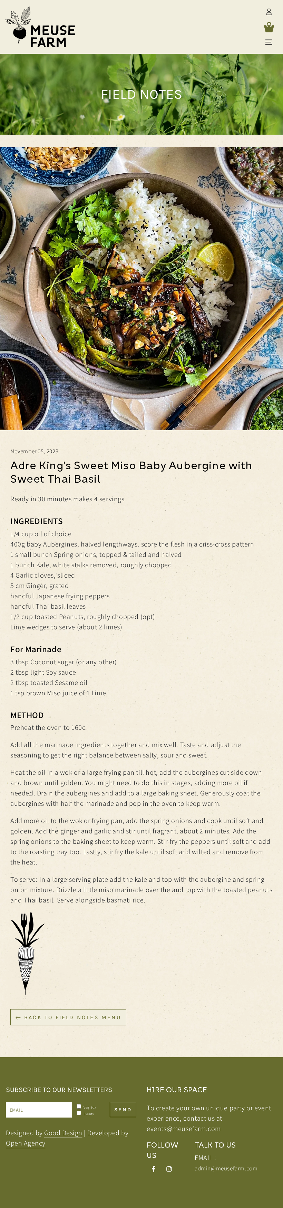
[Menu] (269, 42)
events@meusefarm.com (184, 1128)
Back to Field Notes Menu (72, 1017)
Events (88, 1114)
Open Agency (26, 1143)
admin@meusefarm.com (226, 1168)
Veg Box (89, 1107)
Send (123, 1109)
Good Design (63, 1132)
